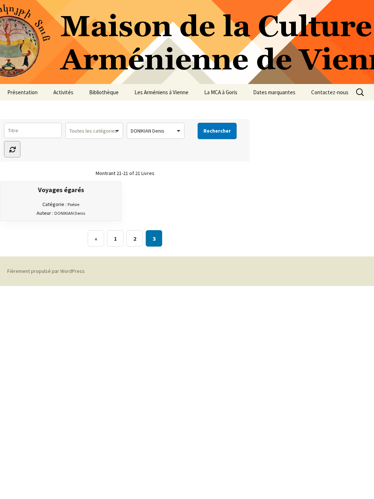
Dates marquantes (274, 92)
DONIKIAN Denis (69, 213)
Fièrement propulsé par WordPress (46, 271)
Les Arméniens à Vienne (161, 92)
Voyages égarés (61, 190)
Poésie (73, 204)
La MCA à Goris (220, 92)
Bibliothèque (104, 92)
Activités (63, 92)
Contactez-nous (329, 92)
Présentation (22, 92)
